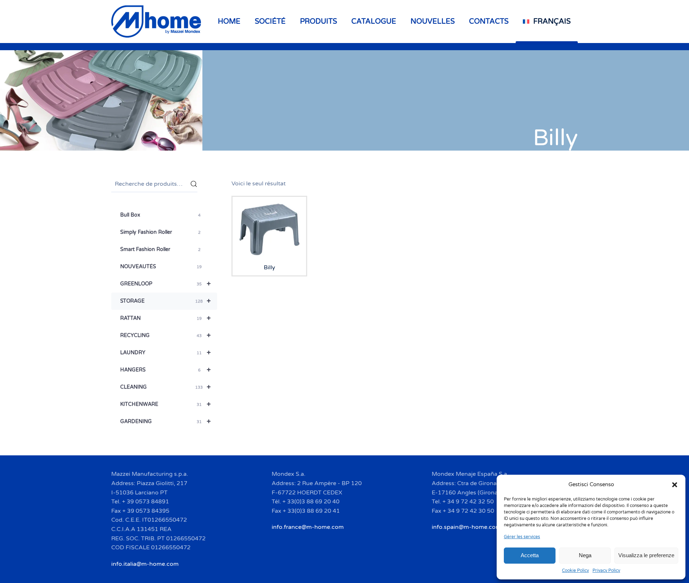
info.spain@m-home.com (466, 527)
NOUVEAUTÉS (161, 267)
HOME (229, 21)
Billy (555, 138)
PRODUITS (318, 21)
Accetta (530, 555)
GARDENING (165, 421)
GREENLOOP (165, 284)
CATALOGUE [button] (373, 21)
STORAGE (165, 301)
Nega (585, 555)
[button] (674, 484)
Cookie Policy (575, 570)
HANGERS (165, 370)
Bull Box (160, 215)
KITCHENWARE (165, 404)
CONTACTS (488, 21)
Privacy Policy (606, 570)
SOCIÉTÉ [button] (270, 21)
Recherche (193, 184)
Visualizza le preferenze (646, 555)
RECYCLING (165, 335)
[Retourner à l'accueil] (157, 21)
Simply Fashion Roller (160, 232)
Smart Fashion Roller (160, 249)
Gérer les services (522, 536)
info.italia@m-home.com (145, 564)
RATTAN (165, 318)
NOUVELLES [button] (433, 21)
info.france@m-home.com (308, 527)
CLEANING (165, 387)
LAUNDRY (165, 353)
